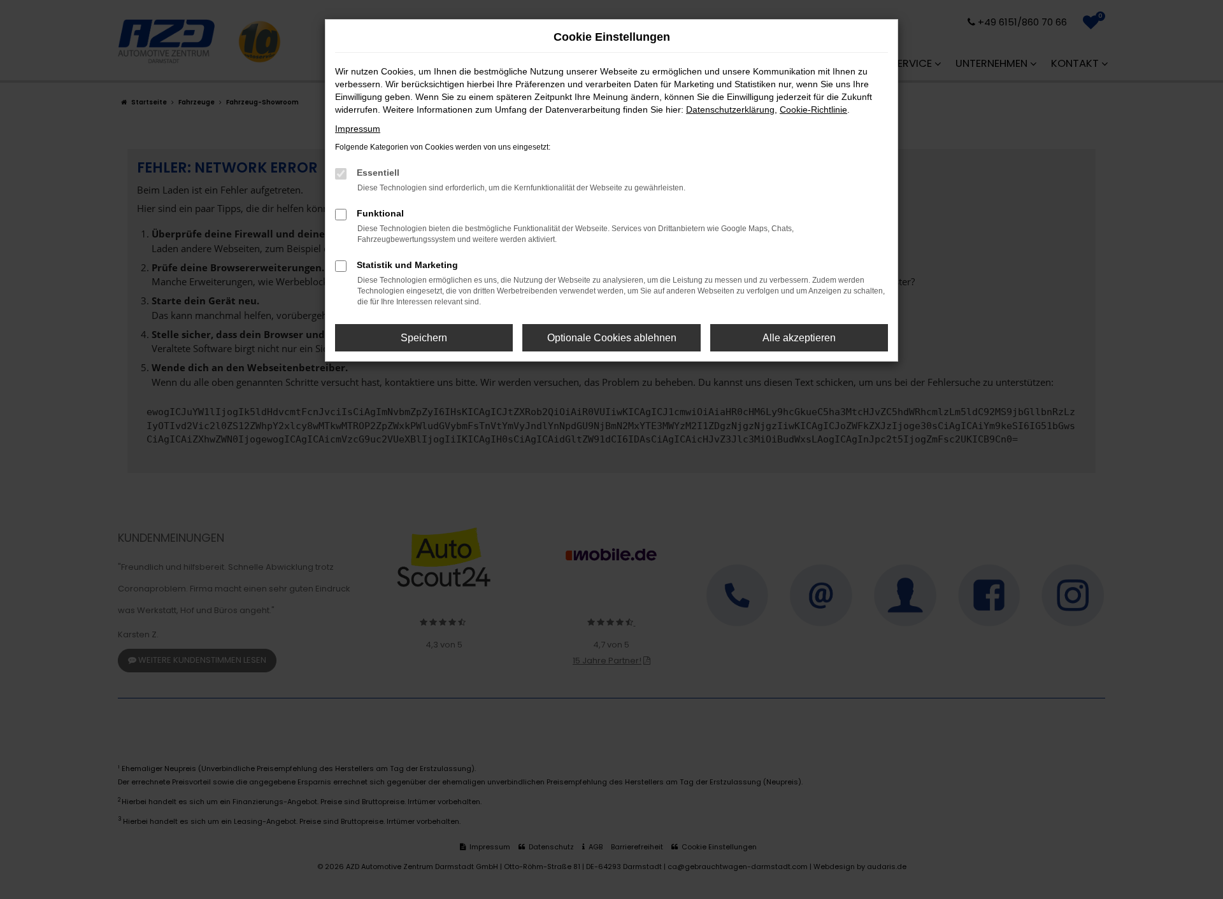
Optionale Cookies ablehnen (611, 337)
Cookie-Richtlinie (813, 109)
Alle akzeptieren (799, 337)
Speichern (424, 337)
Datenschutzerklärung (730, 109)
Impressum (357, 129)
